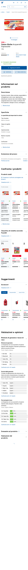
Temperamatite (4, 310)
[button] (14, 63)
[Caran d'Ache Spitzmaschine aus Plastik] (16, 309)
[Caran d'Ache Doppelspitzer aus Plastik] (5, 309)
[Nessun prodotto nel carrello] (25, 2)
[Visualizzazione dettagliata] (14, 359)
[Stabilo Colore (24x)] (16, 253)
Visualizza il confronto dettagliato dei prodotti (12, 178)
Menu (4, 6)
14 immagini (14, 39)
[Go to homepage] (2, 2)
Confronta (8, 72)
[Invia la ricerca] (9, 7)
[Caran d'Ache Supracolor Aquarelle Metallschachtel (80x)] (16, 197)
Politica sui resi (5, 160)
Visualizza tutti (5, 182)
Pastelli (8, 12)
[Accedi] (17, 2)
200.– (3, 42)
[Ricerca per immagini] (25, 6)
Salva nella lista (21, 72)
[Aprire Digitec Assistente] (21, 2)
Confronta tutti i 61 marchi (8, 367)
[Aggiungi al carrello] (2, 319)
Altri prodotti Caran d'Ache (21, 55)
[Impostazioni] (13, 2)
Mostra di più (6, 105)
